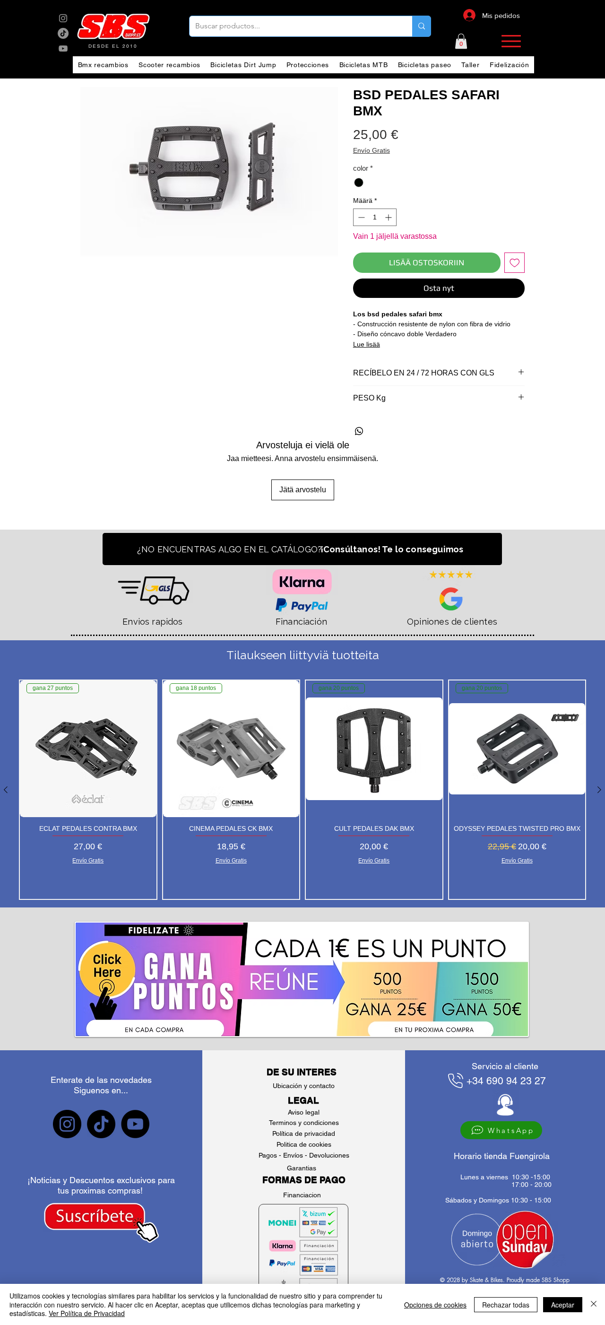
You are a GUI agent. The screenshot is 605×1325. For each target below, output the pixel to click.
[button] (461, 41)
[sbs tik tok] (63, 33)
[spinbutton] (374, 217)
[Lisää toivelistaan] (514, 263)
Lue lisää (366, 344)
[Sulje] (593, 1304)
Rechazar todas (505, 1304)
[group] (302, 790)
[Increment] (389, 217)
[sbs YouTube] (63, 48)
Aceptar (562, 1304)
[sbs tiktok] (101, 1124)
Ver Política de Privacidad (87, 1313)
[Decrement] (360, 217)
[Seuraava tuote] (599, 789)
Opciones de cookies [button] (435, 1304)
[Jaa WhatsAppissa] (359, 431)
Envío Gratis (371, 150)
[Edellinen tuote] (5, 789)
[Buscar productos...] (421, 26)
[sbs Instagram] (63, 18)
